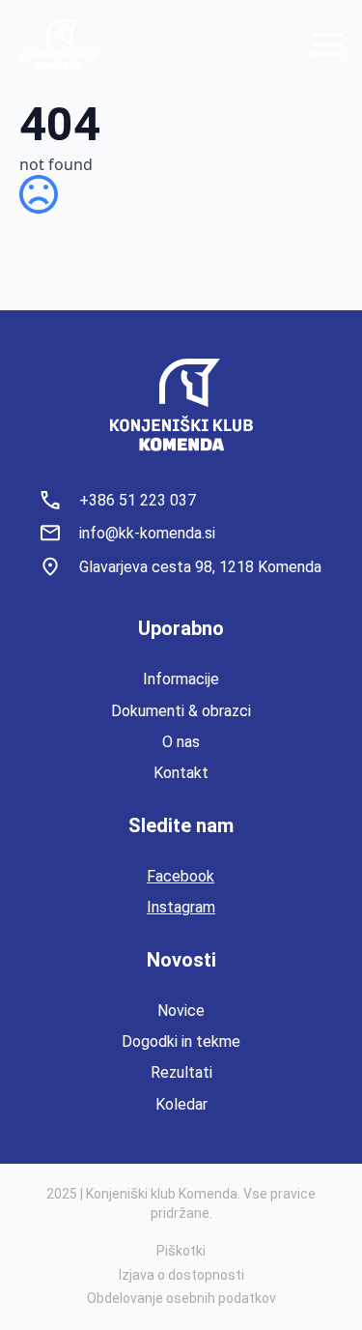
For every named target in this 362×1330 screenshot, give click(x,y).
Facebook (180, 876)
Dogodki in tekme (181, 1041)
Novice (181, 1010)
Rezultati (181, 1072)
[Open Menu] (327, 44)
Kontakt (181, 773)
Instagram (181, 907)
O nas (181, 742)
